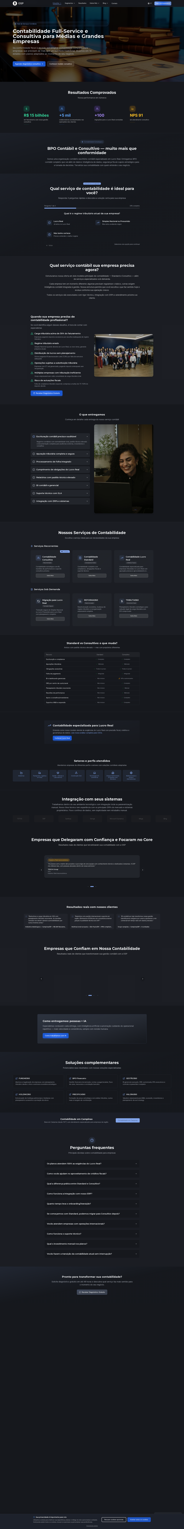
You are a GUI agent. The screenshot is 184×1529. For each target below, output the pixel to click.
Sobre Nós (93, 3)
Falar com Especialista (163, 3)
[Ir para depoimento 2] (92, 886)
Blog (104, 3)
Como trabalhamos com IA (55, 1036)
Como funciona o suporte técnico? (64, 1234)
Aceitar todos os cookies (139, 1519)
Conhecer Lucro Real (62, 738)
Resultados (82, 3)
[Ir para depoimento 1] (88, 886)
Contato (114, 3)
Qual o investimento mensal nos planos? (67, 1244)
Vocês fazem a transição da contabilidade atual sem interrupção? (79, 1254)
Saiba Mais (50, 575)
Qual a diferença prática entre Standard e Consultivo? (73, 1184)
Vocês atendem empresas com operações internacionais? (76, 1224)
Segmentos (69, 3)
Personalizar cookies (92, 1526)
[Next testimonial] (143, 870)
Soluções (56, 3)
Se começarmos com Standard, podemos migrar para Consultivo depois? (83, 1214)
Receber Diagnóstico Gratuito (48, 393)
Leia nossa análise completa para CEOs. (86, 733)
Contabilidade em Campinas (128, 1120)
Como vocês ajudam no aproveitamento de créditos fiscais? (76, 1174)
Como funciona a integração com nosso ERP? (69, 1194)
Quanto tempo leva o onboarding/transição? (69, 1204)
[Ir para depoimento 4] (97, 995)
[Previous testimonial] (41, 870)
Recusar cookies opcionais (113, 1519)
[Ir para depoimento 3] (96, 886)
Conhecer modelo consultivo (60, 64)
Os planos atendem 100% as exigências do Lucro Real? (74, 1164)
